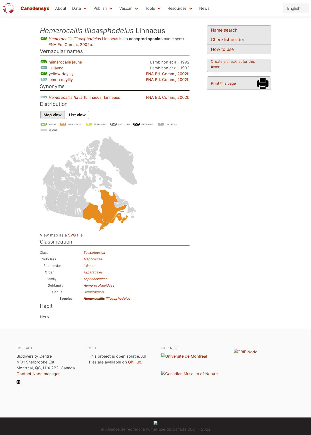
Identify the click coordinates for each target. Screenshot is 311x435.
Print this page (223, 83)
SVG (72, 235)
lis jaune (56, 67)
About (60, 8)
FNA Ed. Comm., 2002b (70, 44)
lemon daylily (61, 79)
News (204, 8)
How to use (222, 49)
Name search (224, 30)
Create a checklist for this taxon (233, 64)
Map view (52, 114)
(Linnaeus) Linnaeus (84, 97)
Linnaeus (83, 38)
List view (77, 114)
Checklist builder (227, 39)
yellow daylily (61, 73)
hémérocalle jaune (65, 62)
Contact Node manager (38, 373)
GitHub (134, 362)
